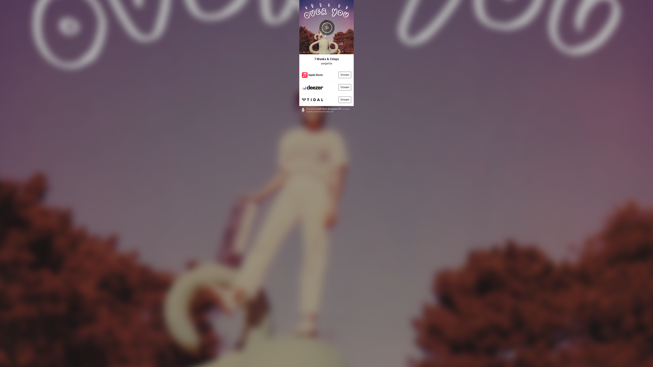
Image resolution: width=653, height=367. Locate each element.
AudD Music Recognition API (328, 109)
